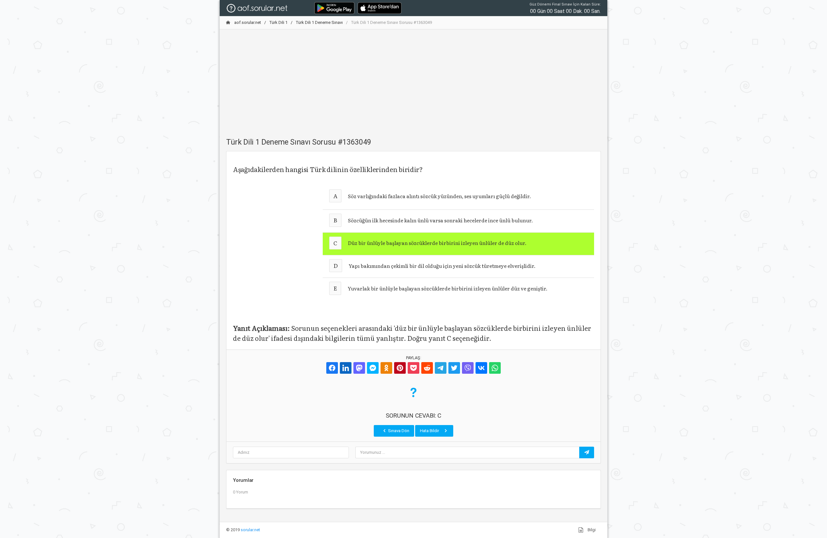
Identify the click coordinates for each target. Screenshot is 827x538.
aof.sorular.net (247, 22)
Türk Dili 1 (278, 22)
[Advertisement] (413, 80)
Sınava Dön (398, 430)
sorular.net (250, 529)
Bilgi (591, 529)
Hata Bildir (430, 430)
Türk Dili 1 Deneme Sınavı (319, 22)
